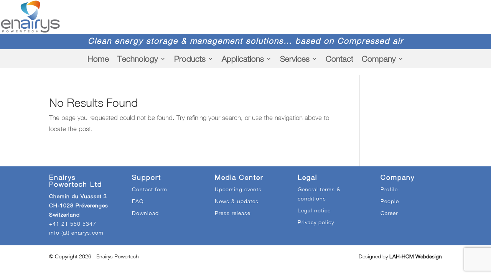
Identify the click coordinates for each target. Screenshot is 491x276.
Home (98, 58)
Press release (232, 213)
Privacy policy (316, 222)
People (390, 201)
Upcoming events (238, 189)
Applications (243, 58)
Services (295, 58)
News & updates (237, 201)
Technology (137, 58)
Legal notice (314, 210)
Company (379, 58)
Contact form (149, 189)
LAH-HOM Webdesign (415, 256)
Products (190, 58)
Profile (389, 189)
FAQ (137, 201)
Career (389, 213)
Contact (339, 58)
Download (145, 213)
